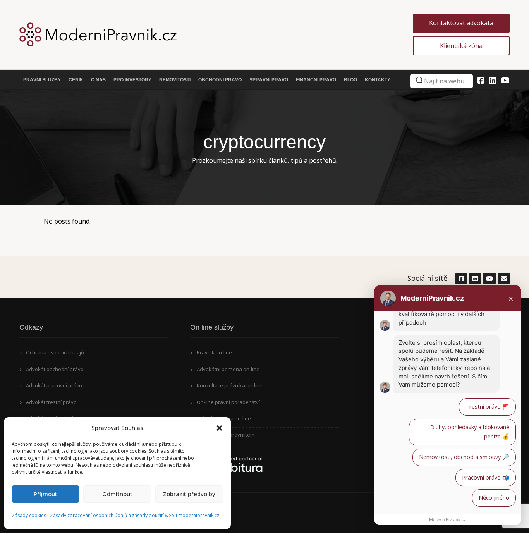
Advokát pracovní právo (54, 385)
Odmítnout (117, 494)
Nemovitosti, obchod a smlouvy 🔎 (464, 457)
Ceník (76, 80)
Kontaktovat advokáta (461, 23)
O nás (98, 80)
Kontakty (377, 80)
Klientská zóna (461, 45)
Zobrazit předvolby (189, 494)
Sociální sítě (427, 278)
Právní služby (42, 80)
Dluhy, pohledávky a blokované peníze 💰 (469, 431)
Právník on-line (214, 352)
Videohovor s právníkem (225, 434)
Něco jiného (494, 497)
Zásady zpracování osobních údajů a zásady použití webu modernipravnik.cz (134, 515)
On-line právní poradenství (228, 402)
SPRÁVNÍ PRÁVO (268, 80)
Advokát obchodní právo (55, 369)
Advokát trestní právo (51, 402)
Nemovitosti (175, 80)
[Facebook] (480, 80)
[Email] (503, 278)
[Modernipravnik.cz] (216, 34)
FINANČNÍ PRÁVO (316, 80)
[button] (219, 428)
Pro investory (132, 80)
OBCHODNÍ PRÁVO (220, 80)
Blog (350, 80)
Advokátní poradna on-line (228, 369)
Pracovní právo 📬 (485, 477)
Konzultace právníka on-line (230, 385)
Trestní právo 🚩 (487, 406)
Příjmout (45, 494)
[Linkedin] (492, 80)
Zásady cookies (29, 515)
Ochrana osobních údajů (55, 352)
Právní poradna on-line (224, 418)
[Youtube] (505, 80)
